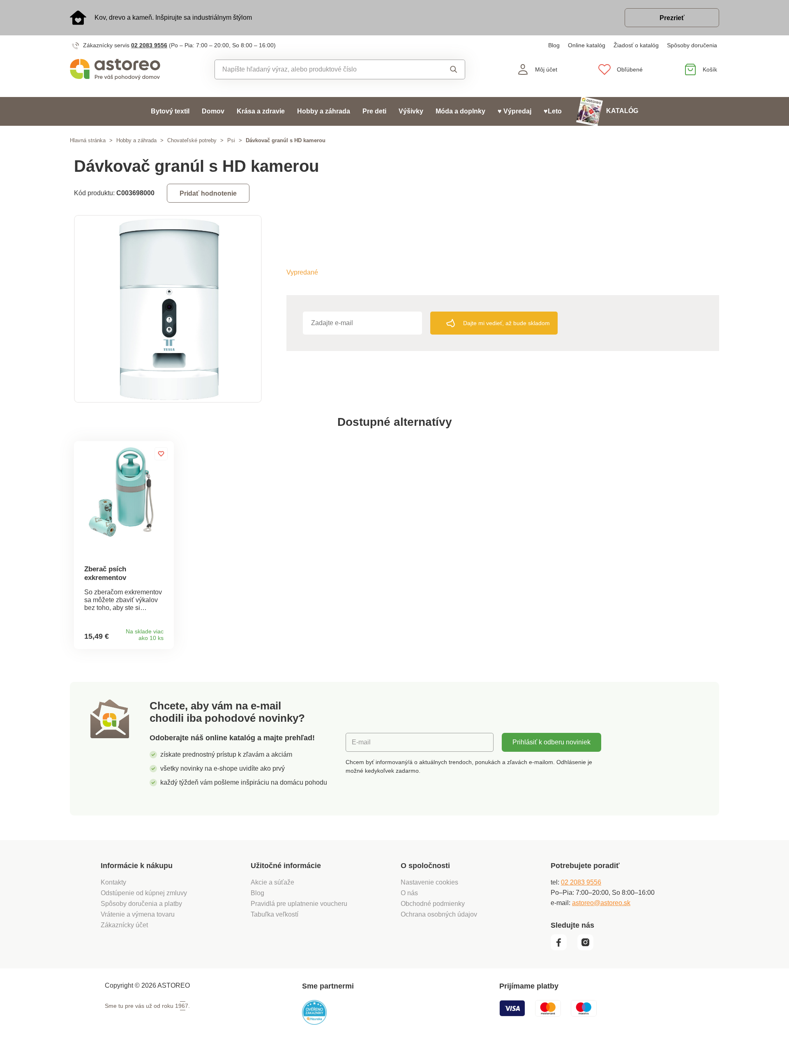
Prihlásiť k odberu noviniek (551, 742)
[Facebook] (563, 948)
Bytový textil (170, 111)
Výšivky (411, 111)
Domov (213, 111)
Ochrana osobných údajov (439, 914)
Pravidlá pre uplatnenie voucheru (299, 903)
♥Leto (553, 111)
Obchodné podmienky (433, 903)
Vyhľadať (445, 69)
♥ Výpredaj (514, 111)
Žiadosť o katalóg (636, 45)
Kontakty (113, 882)
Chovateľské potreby (192, 140)
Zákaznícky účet (124, 925)
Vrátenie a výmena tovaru (138, 914)
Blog (554, 45)
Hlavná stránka (88, 140)
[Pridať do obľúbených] (161, 453)
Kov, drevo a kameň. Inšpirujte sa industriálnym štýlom (173, 17)
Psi (231, 140)
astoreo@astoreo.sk (601, 902)
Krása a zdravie (261, 111)
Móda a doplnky (460, 111)
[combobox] (321, 69)
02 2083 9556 (149, 45)
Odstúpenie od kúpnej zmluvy (144, 892)
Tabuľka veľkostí (274, 914)
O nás (409, 892)
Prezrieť (672, 17)
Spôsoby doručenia (692, 45)
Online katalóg (586, 45)
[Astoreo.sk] (120, 69)
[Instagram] (588, 948)
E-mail (361, 742)
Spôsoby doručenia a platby (141, 903)
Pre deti (374, 111)
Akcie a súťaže (272, 882)
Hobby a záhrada (323, 111)
